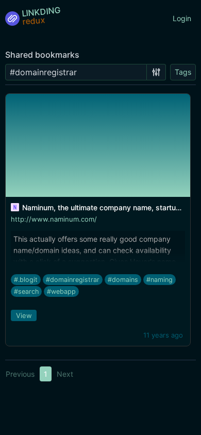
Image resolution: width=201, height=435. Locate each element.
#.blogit (26, 279)
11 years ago (163, 335)
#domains (123, 279)
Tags (183, 72)
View (24, 315)
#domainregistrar (72, 279)
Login (182, 18)
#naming (159, 279)
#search (26, 291)
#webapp (61, 291)
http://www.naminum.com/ (54, 219)
